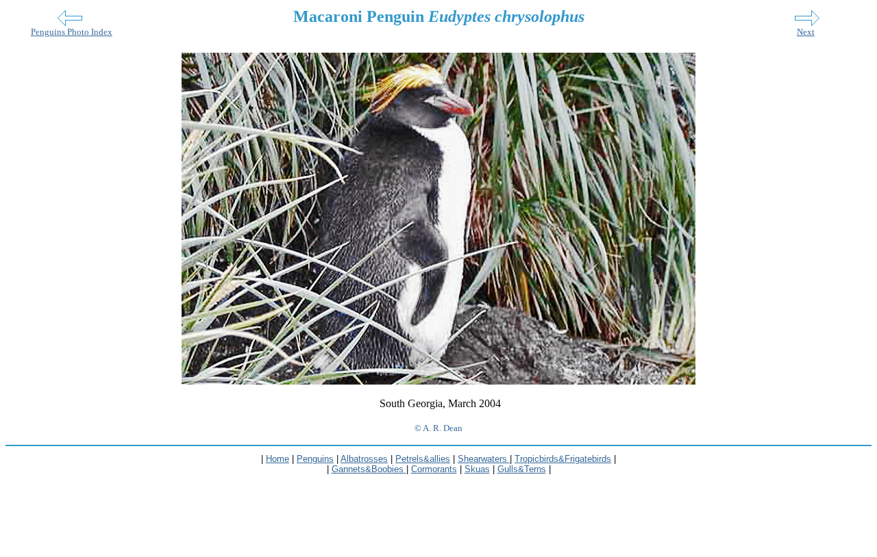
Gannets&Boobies (369, 469)
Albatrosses (364, 459)
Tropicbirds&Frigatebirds (563, 459)
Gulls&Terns (521, 469)
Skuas (477, 469)
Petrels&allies (422, 459)
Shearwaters (484, 459)
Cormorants (434, 469)
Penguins (315, 459)
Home (277, 459)
